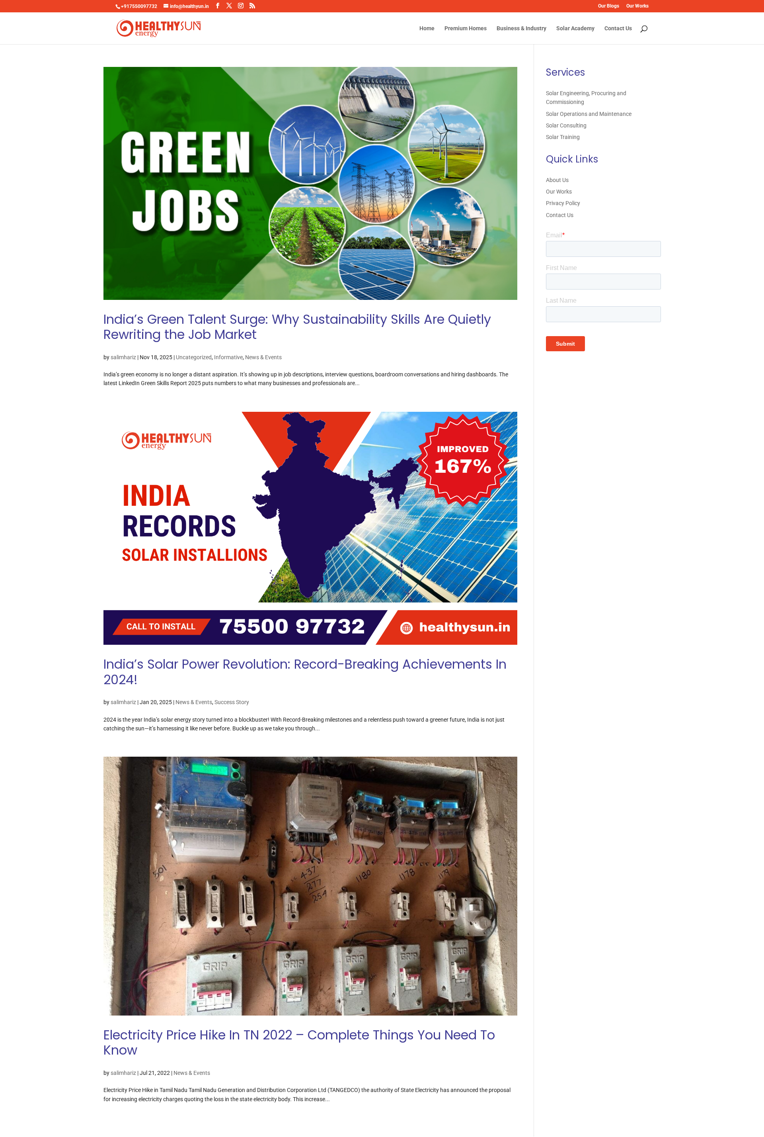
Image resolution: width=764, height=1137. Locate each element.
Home (427, 28)
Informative (228, 357)
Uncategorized (194, 357)
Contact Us (618, 28)
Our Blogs (608, 6)
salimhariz (123, 357)
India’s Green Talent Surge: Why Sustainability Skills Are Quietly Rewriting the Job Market (297, 326)
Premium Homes (465, 28)
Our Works (637, 6)
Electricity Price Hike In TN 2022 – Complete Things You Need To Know (299, 1042)
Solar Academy (575, 28)
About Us (557, 180)
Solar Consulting (566, 125)
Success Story (231, 702)
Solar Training (563, 137)
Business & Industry (521, 28)
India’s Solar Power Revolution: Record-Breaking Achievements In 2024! (305, 671)
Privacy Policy (563, 203)
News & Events (263, 357)
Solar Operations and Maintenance (588, 114)
